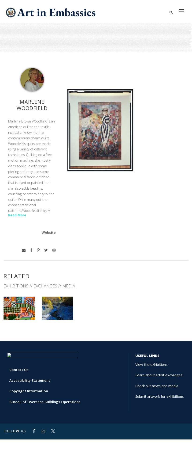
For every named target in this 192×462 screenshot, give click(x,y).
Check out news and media (156, 385)
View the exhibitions (151, 364)
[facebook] (31, 250)
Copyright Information (28, 391)
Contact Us (19, 369)
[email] (24, 250)
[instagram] (54, 250)
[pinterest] (38, 250)
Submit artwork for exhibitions (159, 396)
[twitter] (46, 250)
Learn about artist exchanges (159, 375)
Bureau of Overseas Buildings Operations (45, 401)
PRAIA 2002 (57, 309)
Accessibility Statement (29, 380)
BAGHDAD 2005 (19, 309)
